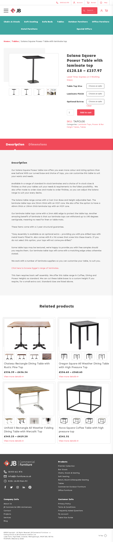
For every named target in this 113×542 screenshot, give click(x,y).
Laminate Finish (75, 94)
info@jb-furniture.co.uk (19, 476)
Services (7, 518)
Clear (89, 105)
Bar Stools (62, 469)
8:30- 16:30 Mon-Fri (17, 481)
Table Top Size (74, 86)
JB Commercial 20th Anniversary (18, 507)
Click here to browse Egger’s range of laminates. (35, 268)
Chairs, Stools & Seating (69, 473)
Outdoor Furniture (78, 21)
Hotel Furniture (29, 29)
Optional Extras (75, 101)
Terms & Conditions (66, 507)
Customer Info (66, 499)
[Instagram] (17, 487)
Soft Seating (31, 21)
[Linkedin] (23, 487)
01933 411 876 (15, 472)
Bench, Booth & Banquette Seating (73, 480)
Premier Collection (66, 466)
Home (7, 41)
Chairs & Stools (12, 21)
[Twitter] (11, 487)
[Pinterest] (29, 487)
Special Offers (84, 29)
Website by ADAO (18, 539)
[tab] (15, 144)
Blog (6, 521)
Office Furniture (100, 21)
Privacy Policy (64, 504)
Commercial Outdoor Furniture (72, 487)
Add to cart (85, 112)
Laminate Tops (84, 124)
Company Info (11, 499)
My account (63, 514)
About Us (8, 504)
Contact (7, 511)
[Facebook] (5, 487)
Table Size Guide (65, 518)
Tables (60, 21)
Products (62, 462)
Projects (7, 514)
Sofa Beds (47, 21)
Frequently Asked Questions (70, 511)
